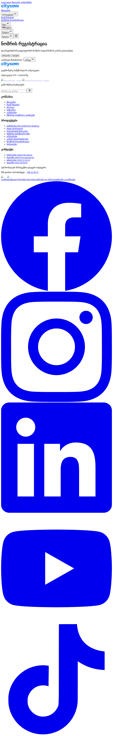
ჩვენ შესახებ (7, 17)
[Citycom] (10, 8)
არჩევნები (12, 136)
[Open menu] (16, 36)
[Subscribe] (29, 90)
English (8, 28)
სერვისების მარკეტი (17, 131)
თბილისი (6, 56)
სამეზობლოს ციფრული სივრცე (23, 126)
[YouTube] (56, 623)
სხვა (4, 24)
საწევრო (11, 110)
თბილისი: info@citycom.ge (19, 155)
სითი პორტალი (15, 128)
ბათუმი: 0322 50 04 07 (17, 163)
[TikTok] (56, 733)
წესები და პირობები (47, 179)
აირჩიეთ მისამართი (12, 60)
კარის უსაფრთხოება (17, 139)
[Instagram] (56, 401)
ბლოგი (10, 107)
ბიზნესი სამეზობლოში (18, 134)
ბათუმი (16, 56)
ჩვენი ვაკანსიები (66, 179)
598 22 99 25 (32, 172)
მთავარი (5, 10)
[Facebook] (56, 290)
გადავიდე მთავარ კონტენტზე (16, 2)
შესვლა (5, 32)
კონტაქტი (12, 112)
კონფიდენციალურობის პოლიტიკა (19, 179)
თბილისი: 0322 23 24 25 (18, 160)
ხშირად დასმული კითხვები (21, 115)
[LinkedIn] (56, 512)
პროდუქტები (8, 15)
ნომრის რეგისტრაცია (12, 20)
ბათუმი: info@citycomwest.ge (20, 157)
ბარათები (12, 144)
